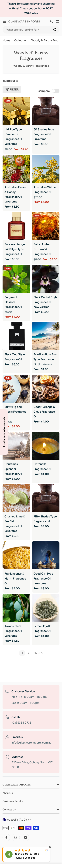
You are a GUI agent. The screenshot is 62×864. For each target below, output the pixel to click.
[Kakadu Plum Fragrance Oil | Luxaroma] (16, 608)
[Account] (45, 21)
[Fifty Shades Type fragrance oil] (45, 498)
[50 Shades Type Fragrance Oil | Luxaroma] (45, 111)
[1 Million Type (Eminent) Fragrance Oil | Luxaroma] (16, 111)
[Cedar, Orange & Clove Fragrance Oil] (45, 389)
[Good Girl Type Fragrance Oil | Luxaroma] (45, 555)
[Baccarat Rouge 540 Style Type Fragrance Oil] (16, 226)
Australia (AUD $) (18, 819)
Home (6, 40)
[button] (4, 432)
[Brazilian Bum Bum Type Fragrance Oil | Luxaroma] (45, 336)
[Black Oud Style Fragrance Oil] (16, 336)
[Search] (55, 30)
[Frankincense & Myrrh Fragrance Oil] (16, 555)
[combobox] (31, 30)
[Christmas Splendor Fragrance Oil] (16, 446)
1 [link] (22, 653)
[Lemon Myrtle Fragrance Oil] (45, 608)
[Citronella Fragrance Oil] (45, 446)
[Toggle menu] (4, 21)
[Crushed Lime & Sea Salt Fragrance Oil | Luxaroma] (16, 498)
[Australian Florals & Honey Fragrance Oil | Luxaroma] (16, 169)
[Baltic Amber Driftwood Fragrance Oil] (45, 226)
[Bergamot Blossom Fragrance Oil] (16, 279)
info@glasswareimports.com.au (31, 742)
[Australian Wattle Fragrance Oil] (45, 169)
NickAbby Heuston (25, 854)
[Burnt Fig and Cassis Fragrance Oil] (16, 389)
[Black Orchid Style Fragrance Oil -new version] (45, 279)
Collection (20, 40)
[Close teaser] (8, 408)
